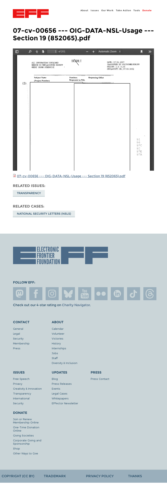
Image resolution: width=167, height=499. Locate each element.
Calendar (58, 328)
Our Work (107, 10)
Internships (59, 348)
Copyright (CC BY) (18, 476)
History (56, 343)
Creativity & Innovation (27, 388)
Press (16, 348)
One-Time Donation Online (26, 429)
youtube (84, 293)
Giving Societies (23, 435)
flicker (101, 293)
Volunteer (58, 333)
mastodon (19, 293)
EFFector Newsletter (65, 403)
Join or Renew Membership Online (26, 421)
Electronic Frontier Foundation (31, 14)
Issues (95, 10)
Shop (16, 448)
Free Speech (21, 378)
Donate (147, 10)
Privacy (17, 383)
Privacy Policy (100, 476)
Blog (55, 378)
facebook (35, 293)
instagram (52, 293)
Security (18, 338)
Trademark (55, 476)
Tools (136, 10)
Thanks (135, 476)
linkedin (117, 293)
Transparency (29, 193)
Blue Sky (68, 293)
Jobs (55, 353)
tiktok (133, 293)
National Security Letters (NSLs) (44, 213)
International (21, 398)
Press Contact (100, 378)
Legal (16, 333)
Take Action (123, 10)
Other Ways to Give (25, 453)
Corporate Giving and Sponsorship (27, 442)
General (18, 328)
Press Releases (62, 383)
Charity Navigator (76, 305)
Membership (21, 343)
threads (149, 293)
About (84, 10)
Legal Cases (59, 393)
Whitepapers (60, 398)
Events (56, 388)
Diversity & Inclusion (64, 362)
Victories (57, 338)
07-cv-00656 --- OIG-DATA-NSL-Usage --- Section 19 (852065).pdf (71, 176)
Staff (55, 357)
